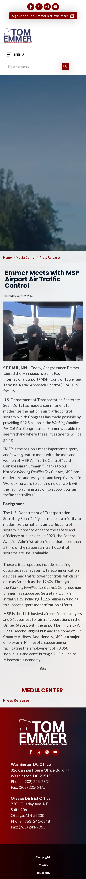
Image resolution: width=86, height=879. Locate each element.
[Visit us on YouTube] (55, 6)
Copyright (43, 857)
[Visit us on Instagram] (47, 6)
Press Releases (50, 257)
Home (7, 257)
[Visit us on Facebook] (30, 6)
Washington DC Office (31, 764)
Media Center (26, 257)
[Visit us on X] (39, 6)
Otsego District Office (31, 798)
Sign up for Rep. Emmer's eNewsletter (40, 16)
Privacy (43, 865)
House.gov (43, 872)
